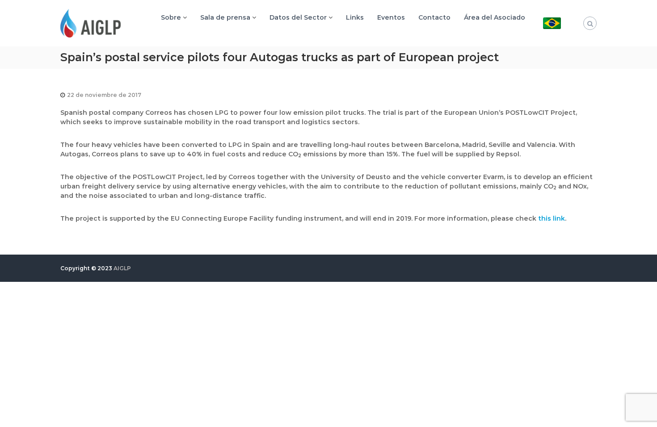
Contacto (434, 17)
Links (355, 17)
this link (551, 218)
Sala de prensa (225, 17)
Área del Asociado (494, 17)
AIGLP (122, 268)
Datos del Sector (298, 17)
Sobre (171, 17)
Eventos (391, 17)
